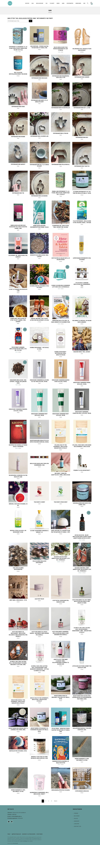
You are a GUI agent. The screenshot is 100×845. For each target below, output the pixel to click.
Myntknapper (70, 3)
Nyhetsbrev (39, 834)
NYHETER (27, 3)
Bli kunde (76, 816)
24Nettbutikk (15, 843)
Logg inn (76, 823)
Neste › (55, 801)
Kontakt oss (77, 826)
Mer (84, 3)
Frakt (8, 834)
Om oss (76, 818)
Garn (63, 3)
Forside (76, 813)
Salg (33, 3)
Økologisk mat (39, 3)
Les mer (16, 841)
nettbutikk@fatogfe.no (16, 816)
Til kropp (52, 3)
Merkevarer (78, 3)
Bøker (58, 3)
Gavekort (76, 821)
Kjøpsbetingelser (16, 834)
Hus (46, 3)
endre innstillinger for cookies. (26, 841)
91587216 (14, 814)
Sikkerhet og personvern (28, 834)
